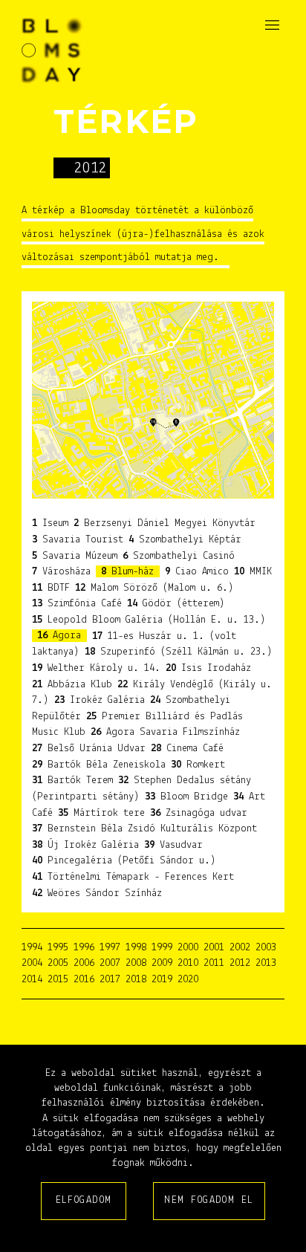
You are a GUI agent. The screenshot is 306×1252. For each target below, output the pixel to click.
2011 (214, 963)
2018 (136, 979)
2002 (240, 947)
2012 (240, 963)
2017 (110, 979)
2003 (265, 947)
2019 (162, 979)
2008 (136, 963)
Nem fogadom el (208, 1200)
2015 (58, 979)
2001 (214, 947)
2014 (32, 979)
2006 (84, 963)
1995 (58, 947)
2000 (188, 947)
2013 (265, 963)
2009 (162, 963)
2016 (84, 979)
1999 (162, 947)
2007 (110, 963)
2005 (58, 963)
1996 (84, 947)
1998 (136, 947)
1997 (110, 947)
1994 (32, 947)
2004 (32, 963)
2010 (188, 963)
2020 (188, 979)
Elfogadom (84, 1200)
